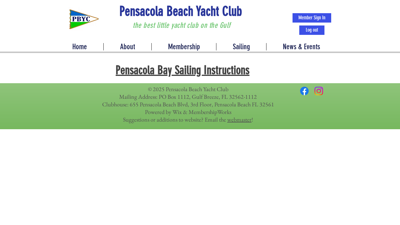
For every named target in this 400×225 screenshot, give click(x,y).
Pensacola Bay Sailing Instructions (182, 70)
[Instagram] (318, 91)
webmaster (239, 119)
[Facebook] (304, 91)
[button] (301, 46)
